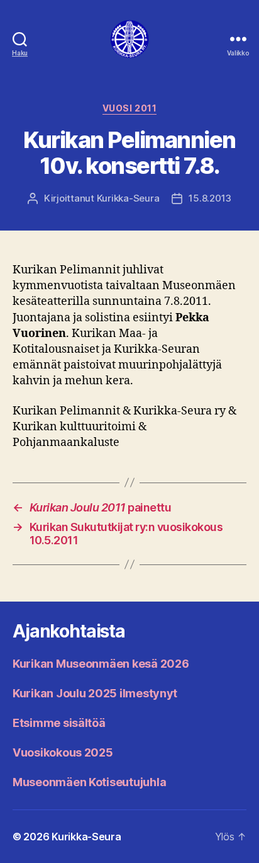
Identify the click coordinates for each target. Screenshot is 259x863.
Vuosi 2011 (129, 108)
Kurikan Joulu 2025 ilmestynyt (95, 693)
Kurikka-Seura (128, 198)
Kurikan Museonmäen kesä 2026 (101, 663)
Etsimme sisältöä (59, 722)
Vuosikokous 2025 (63, 752)
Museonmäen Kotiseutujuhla (89, 782)
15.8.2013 (210, 198)
